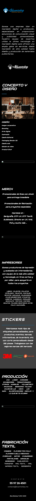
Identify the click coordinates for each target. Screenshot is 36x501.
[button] (3, 356)
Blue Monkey (28, 10)
